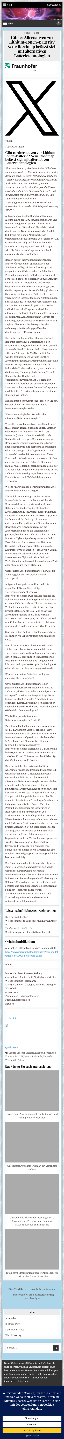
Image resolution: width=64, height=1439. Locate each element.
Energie (30, 1053)
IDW (21, 1056)
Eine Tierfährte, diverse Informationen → (32, 1289)
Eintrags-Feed (12, 1324)
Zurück (12, 1018)
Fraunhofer (11, 1056)
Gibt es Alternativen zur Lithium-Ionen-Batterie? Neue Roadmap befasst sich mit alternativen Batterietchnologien (32, 46)
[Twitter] (32, 135)
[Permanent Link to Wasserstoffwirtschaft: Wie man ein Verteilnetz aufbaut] (32, 1142)
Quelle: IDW (11, 1047)
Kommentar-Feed (14, 1329)
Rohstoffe (37, 1056)
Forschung (50, 1053)
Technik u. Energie (31, 32)
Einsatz (21, 1053)
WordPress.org (13, 1335)
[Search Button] (58, 23)
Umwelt (47, 1056)
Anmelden (11, 1318)
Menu (9, 4)
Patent (27, 1056)
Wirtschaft (11, 1060)
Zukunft (22, 1060)
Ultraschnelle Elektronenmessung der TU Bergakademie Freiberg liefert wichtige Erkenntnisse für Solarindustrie (32, 1221)
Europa (39, 1053)
